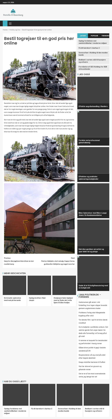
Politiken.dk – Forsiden (90, 295)
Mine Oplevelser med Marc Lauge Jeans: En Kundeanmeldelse (93, 214)
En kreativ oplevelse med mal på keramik (12, 299)
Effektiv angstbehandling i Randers (93, 106)
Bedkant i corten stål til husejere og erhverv (94, 410)
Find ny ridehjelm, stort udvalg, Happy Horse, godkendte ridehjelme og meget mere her (58, 261)
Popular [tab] (94, 36)
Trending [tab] (105, 36)
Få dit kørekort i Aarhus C (89, 48)
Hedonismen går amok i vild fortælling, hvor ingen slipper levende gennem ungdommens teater (93, 305)
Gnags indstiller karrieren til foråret (92, 362)
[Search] (107, 24)
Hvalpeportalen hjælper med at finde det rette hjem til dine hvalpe (63, 300)
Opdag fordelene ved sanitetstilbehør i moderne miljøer (93, 42)
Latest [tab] (83, 36)
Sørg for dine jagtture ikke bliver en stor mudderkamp (19, 261)
